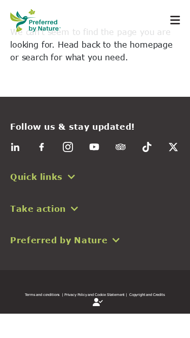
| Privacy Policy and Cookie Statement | (94, 294)
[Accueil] (40, 20)
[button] (95, 176)
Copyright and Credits (147, 294)
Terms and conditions (42, 294)
